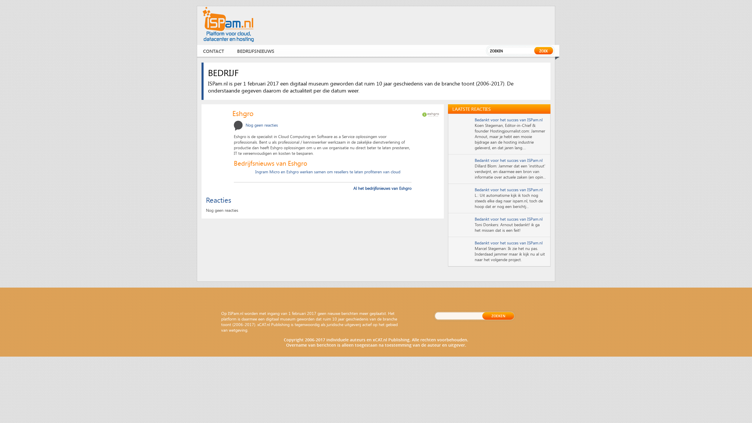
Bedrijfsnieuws (255, 51)
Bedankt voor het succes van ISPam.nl (509, 119)
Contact (213, 51)
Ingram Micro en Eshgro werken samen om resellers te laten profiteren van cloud (327, 171)
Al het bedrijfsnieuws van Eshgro (382, 188)
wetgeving (238, 330)
